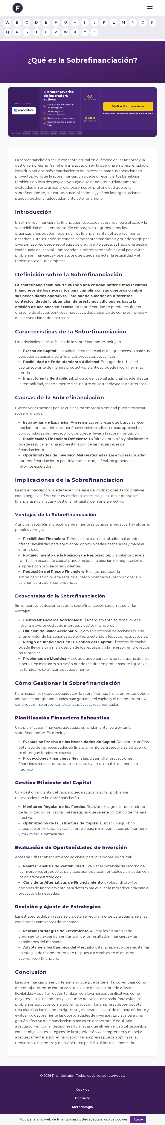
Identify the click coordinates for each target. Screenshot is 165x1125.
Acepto (138, 1119)
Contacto (82, 1098)
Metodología (82, 1107)
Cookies (82, 1090)
